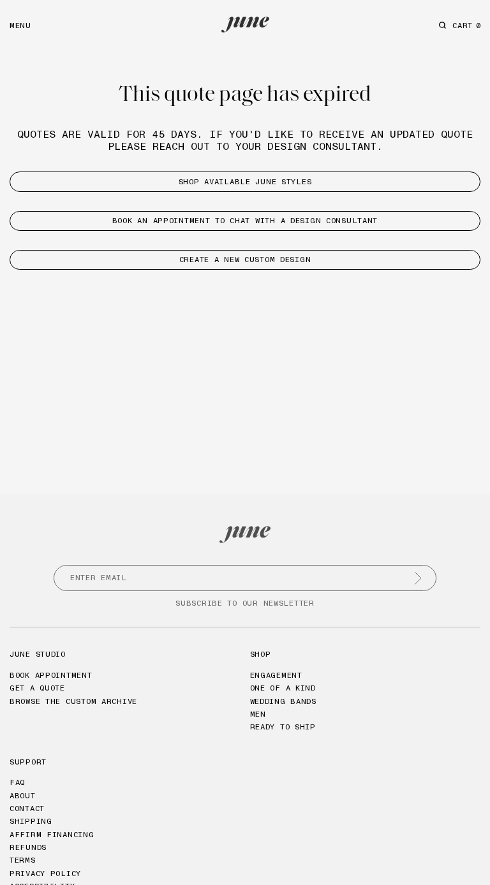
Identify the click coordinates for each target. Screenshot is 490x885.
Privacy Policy (45, 873)
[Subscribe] (418, 578)
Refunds (28, 847)
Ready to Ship (283, 726)
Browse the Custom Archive (73, 701)
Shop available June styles (245, 181)
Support (28, 761)
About (23, 795)
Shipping (31, 821)
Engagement (276, 675)
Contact (27, 808)
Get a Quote (37, 688)
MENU (20, 25)
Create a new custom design (245, 259)
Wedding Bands (283, 701)
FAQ (17, 782)
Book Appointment (51, 675)
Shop (260, 654)
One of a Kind (283, 688)
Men (258, 714)
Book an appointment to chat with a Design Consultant (245, 220)
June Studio (38, 654)
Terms (23, 860)
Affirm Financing (52, 834)
